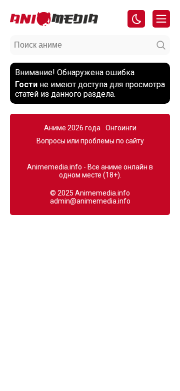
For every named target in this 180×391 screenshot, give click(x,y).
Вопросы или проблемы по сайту (90, 141)
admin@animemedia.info (90, 201)
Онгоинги (121, 128)
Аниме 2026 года (72, 128)
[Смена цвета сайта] (136, 19)
